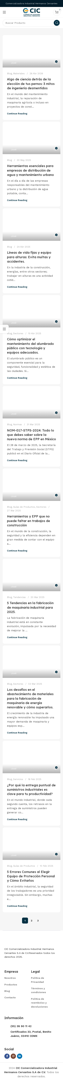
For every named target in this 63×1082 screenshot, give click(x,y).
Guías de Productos (24, 507)
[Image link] (21, 940)
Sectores (18, 333)
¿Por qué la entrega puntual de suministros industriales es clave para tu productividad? (31, 789)
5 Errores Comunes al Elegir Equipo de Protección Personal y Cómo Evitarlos (31, 876)
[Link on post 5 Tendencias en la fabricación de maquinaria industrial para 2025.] (31, 575)
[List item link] (13, 978)
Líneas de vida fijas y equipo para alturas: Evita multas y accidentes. (29, 257)
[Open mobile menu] (4, 12)
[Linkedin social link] (19, 1056)
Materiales (19, 73)
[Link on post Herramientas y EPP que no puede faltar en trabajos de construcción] (31, 484)
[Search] (57, 23)
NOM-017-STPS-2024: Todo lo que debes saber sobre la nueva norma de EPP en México (31, 434)
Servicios (18, 779)
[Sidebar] (4, 329)
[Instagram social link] (13, 1056)
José (13, 62)
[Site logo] (31, 12)
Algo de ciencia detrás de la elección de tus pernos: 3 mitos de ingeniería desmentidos (31, 83)
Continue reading (17, 113)
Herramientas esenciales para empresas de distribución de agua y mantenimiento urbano (30, 170)
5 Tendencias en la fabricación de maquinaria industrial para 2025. (30, 607)
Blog (9, 73)
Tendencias (19, 597)
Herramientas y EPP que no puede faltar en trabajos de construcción (28, 520)
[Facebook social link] (7, 1056)
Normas (17, 424)
